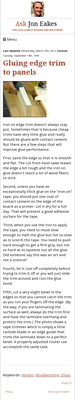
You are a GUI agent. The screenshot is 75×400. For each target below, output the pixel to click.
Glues (65, 374)
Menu (11, 39)
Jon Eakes (36, 22)
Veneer (27, 374)
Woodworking (47, 374)
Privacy (9, 391)
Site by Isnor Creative (58, 391)
